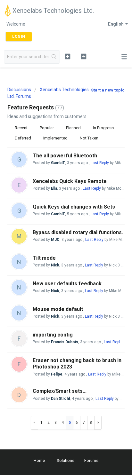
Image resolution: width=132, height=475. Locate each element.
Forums (91, 460)
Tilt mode (44, 258)
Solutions (65, 460)
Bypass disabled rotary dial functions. (78, 232)
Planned (73, 127)
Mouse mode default (58, 309)
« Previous (34, 423)
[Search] (54, 57)
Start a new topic (108, 90)
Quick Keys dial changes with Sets (74, 207)
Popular (47, 127)
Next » (98, 423)
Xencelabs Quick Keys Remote (70, 181)
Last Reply (100, 163)
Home (39, 460)
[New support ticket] (67, 56)
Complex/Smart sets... (60, 391)
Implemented (55, 138)
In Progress (103, 127)
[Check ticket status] (83, 56)
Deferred (23, 138)
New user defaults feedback (67, 284)
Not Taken (89, 138)
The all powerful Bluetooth (65, 156)
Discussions (19, 89)
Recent (21, 127)
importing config (53, 335)
